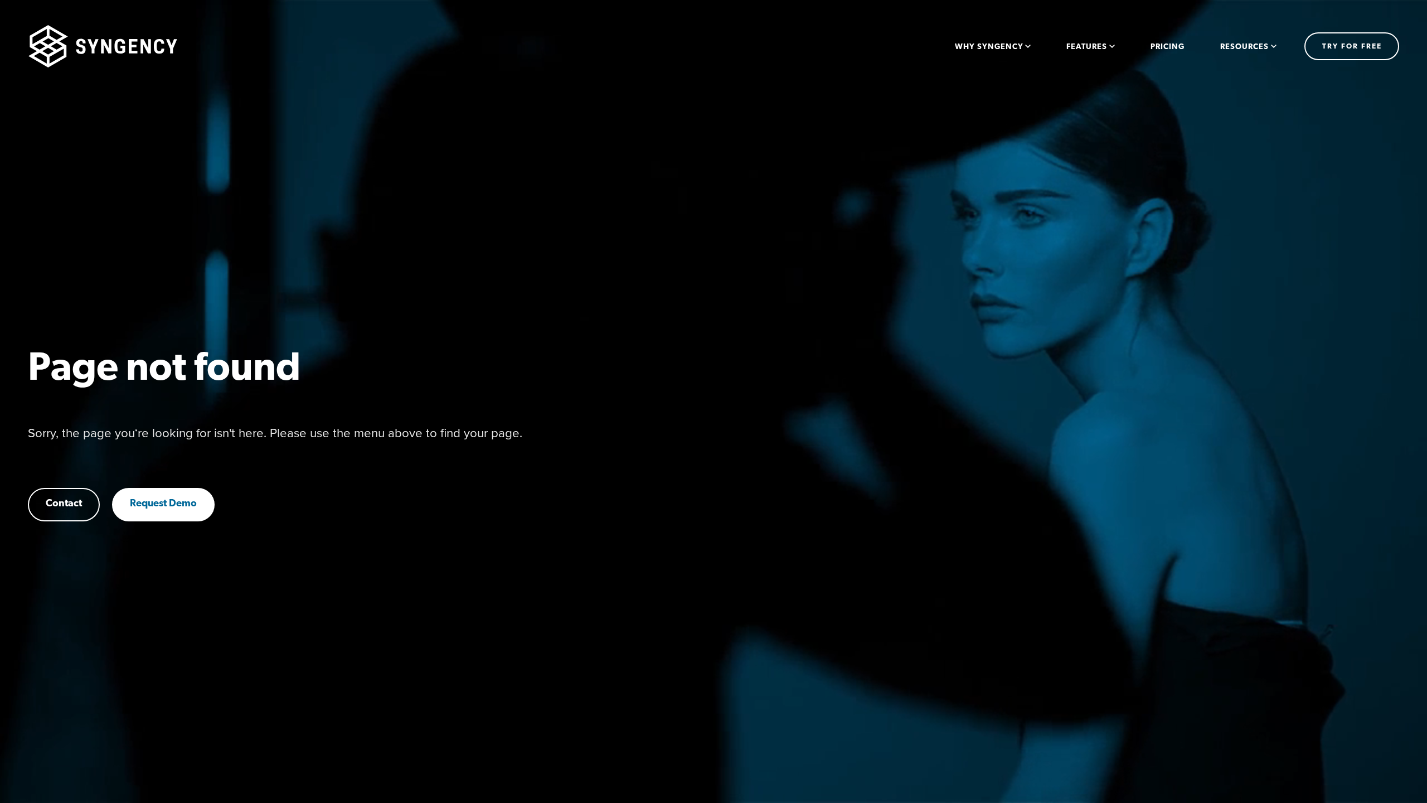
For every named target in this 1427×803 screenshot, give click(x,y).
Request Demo (163, 504)
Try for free (1352, 46)
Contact (64, 504)
